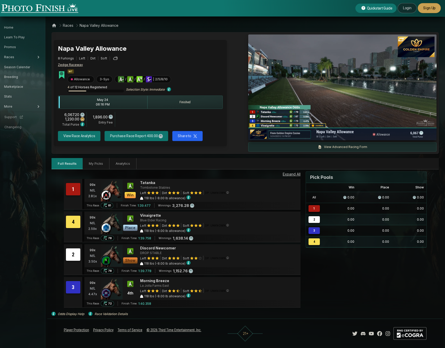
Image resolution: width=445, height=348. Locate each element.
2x (312, 134)
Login (407, 8)
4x (321, 134)
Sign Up (429, 8)
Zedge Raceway (70, 65)
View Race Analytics (79, 136)
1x (304, 134)
